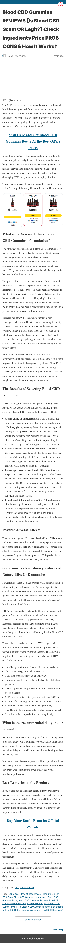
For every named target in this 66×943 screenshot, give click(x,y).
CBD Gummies (27, 887)
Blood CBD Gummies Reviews (33, 900)
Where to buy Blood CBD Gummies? (45, 910)
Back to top (58, 929)
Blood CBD (47, 894)
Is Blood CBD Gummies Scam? (35, 906)
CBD (17, 887)
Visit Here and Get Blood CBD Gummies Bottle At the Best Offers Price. (33, 141)
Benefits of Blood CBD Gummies (25, 894)
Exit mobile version (33, 938)
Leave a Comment (33, 919)
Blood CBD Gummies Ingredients (30, 897)
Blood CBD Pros (35, 903)
